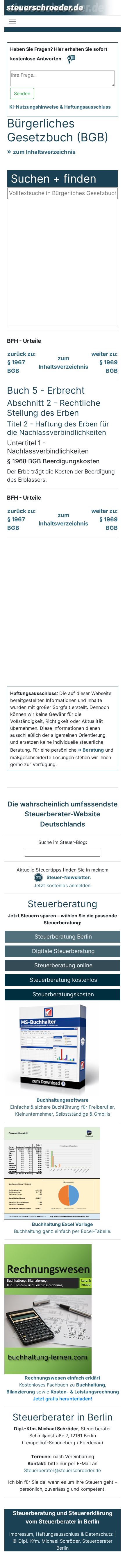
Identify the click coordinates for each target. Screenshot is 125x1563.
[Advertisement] (62, 264)
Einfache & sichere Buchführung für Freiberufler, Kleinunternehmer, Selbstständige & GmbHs (62, 1107)
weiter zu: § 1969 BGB (104, 362)
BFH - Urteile (24, 340)
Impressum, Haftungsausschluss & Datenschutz (61, 1534)
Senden (22, 93)
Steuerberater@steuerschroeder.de (62, 1470)
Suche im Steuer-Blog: (62, 842)
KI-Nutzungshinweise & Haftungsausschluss (60, 107)
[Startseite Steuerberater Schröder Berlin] (62, 7)
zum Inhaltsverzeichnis (44, 151)
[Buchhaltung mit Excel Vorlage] (52, 1173)
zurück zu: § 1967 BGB (21, 362)
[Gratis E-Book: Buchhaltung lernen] (48, 1309)
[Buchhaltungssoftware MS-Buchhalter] (51, 1048)
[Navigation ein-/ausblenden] (12, 21)
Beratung (93, 750)
